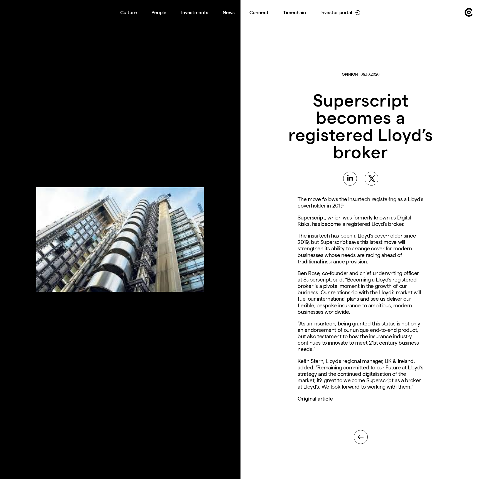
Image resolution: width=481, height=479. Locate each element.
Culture (128, 12)
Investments (194, 12)
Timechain (294, 12)
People (158, 12)
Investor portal (336, 12)
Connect (259, 12)
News (229, 12)
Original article (316, 399)
